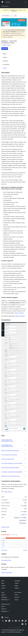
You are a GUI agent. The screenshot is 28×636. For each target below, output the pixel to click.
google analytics (22, 523)
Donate (17, 597)
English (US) (24, 514)
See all (25, 550)
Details (4, 54)
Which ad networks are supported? (10, 450)
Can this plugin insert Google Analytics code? (7, 440)
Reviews (5, 57)
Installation (5, 61)
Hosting (3, 585)
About (2, 580)
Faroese (7, 617)
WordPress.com (6, 604)
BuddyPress (5, 611)
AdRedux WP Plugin (20, 316)
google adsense (22, 520)
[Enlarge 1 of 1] (24, 324)
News (2, 583)
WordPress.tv (5, 599)
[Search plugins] (15, 15)
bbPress (4, 609)
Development (6, 64)
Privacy (3, 588)
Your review (4, 550)
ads (20, 517)
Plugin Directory (5, 6)
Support (5, 68)
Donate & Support (19, 313)
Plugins (16, 585)
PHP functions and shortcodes (9, 454)
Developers (4, 597)
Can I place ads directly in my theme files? (11, 463)
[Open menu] (26, 2)
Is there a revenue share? (7, 459)
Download (4, 48)
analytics (24, 517)
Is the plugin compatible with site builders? (11, 471)
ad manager (16, 517)
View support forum (6, 560)
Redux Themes (7, 45)
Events (16, 595)
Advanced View (5, 527)
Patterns (17, 588)
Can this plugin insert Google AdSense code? (7, 445)
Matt (3, 606)
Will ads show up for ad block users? (10, 476)
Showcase (17, 580)
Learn (2, 592)
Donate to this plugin (6, 572)
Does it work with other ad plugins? (10, 467)
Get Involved (18, 592)
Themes (17, 583)
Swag (17, 599)
